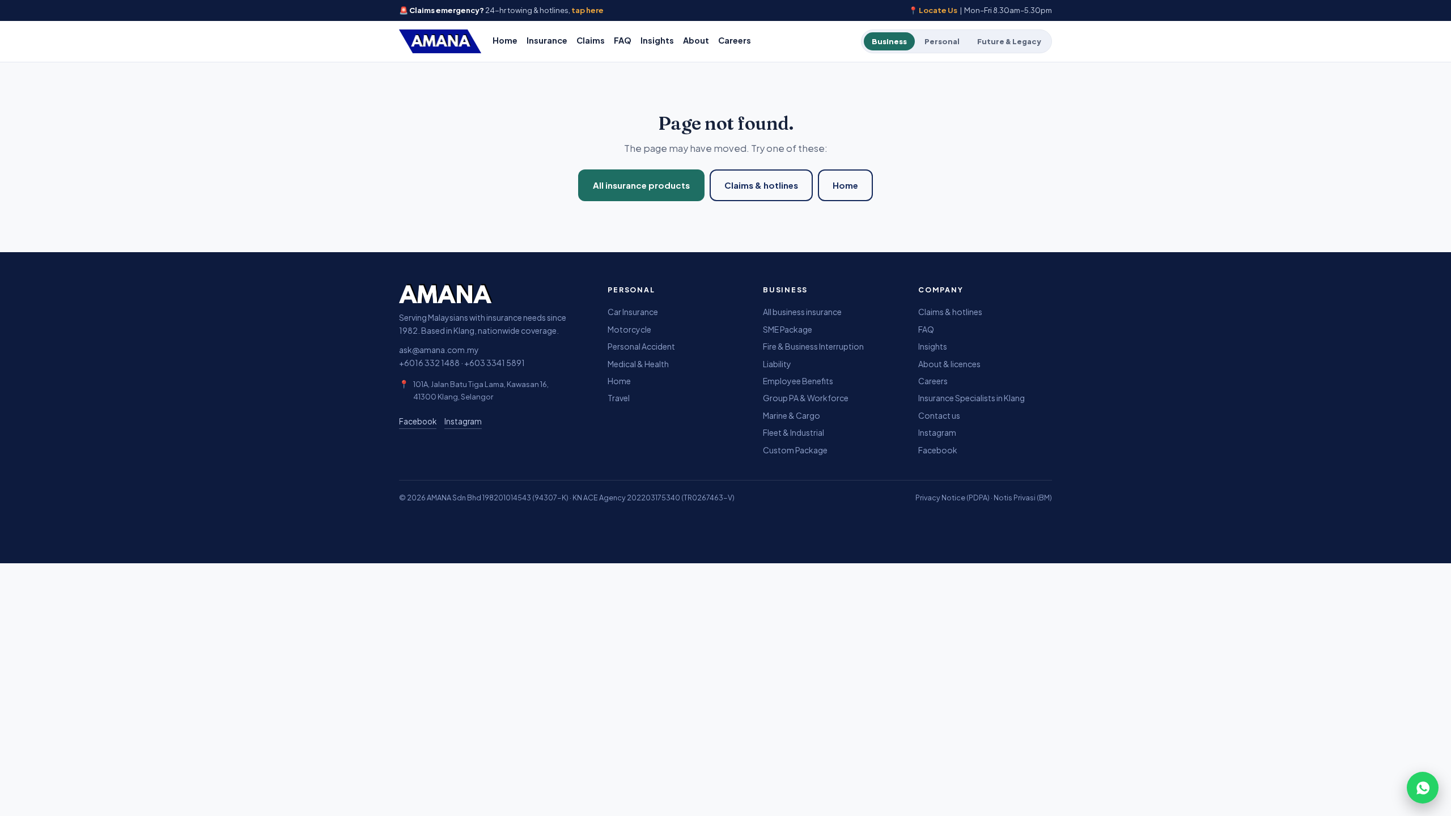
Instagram (463, 421)
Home (505, 40)
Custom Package (795, 450)
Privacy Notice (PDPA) (952, 497)
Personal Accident (641, 346)
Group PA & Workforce (805, 398)
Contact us (939, 415)
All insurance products (641, 185)
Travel (619, 398)
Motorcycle (629, 329)
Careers (734, 40)
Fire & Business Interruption (813, 346)
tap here (587, 10)
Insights (657, 40)
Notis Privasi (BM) (1023, 497)
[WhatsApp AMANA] (1423, 788)
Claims (590, 40)
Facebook (417, 421)
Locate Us (938, 10)
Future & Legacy (1009, 41)
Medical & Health (638, 364)
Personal (942, 41)
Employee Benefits (798, 381)
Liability (777, 364)
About (696, 40)
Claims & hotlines (761, 185)
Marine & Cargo (791, 415)
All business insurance (802, 312)
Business (889, 41)
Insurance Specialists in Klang (971, 398)
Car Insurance (633, 312)
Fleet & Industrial (793, 432)
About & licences (949, 364)
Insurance (547, 40)
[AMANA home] (440, 41)
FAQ (622, 40)
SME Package (787, 329)
